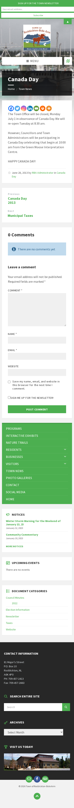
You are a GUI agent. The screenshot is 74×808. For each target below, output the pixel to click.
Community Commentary (22, 534)
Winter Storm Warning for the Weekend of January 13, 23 (33, 522)
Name (12, 334)
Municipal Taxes (20, 215)
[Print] (42, 108)
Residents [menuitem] (14, 450)
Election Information (18, 609)
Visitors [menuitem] (12, 464)
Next (11, 211)
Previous (14, 194)
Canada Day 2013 (17, 200)
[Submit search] (66, 707)
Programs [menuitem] (14, 429)
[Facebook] (11, 108)
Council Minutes (15, 597)
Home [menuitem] (10, 499)
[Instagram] (23, 108)
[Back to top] (37, 796)
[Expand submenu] (65, 450)
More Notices (14, 546)
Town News (25, 89)
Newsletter (12, 616)
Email (12, 350)
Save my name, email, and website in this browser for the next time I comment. (36, 385)
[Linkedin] (30, 108)
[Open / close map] (68, 61)
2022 (14, 603)
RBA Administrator (42, 172)
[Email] (36, 108)
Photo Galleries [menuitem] (19, 478)
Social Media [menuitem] (15, 492)
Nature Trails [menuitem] (17, 443)
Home (11, 89)
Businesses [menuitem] (14, 457)
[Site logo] (37, 49)
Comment (15, 290)
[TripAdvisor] (45, 779)
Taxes (9, 623)
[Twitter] (17, 108)
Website (13, 366)
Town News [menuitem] (14, 471)
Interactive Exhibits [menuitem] (22, 436)
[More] (49, 108)
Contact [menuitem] (12, 485)
